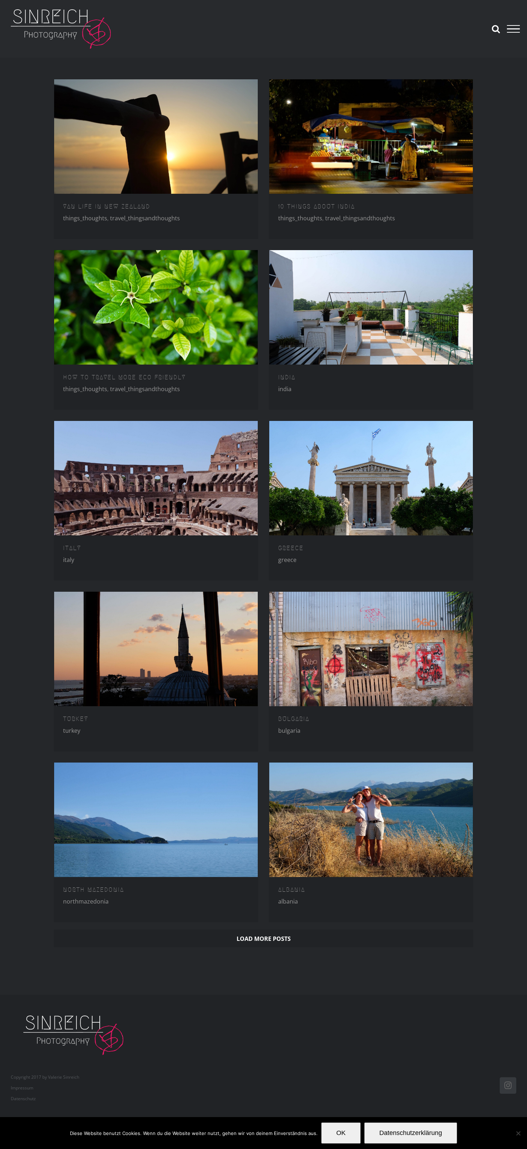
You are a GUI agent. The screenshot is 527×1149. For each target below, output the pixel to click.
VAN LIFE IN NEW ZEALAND (106, 206)
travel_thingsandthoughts (145, 218)
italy (68, 560)
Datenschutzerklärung (410, 1132)
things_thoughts (85, 218)
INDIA (286, 377)
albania (288, 901)
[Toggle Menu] (513, 29)
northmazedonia (86, 901)
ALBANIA (291, 889)
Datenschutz (23, 1099)
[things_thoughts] (156, 136)
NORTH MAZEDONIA (93, 889)
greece (287, 560)
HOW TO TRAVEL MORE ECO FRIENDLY (124, 377)
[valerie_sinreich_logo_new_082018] (77, 1016)
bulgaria (289, 731)
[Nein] (518, 1133)
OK (341, 1132)
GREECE (291, 548)
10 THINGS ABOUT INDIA (316, 206)
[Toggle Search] (496, 28)
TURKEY (75, 719)
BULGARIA (293, 719)
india (284, 389)
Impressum (22, 1088)
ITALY (72, 548)
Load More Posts (264, 939)
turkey (71, 731)
